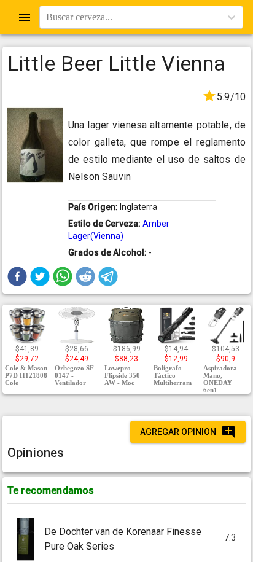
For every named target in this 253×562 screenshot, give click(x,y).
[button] (17, 276)
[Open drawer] (24, 17)
